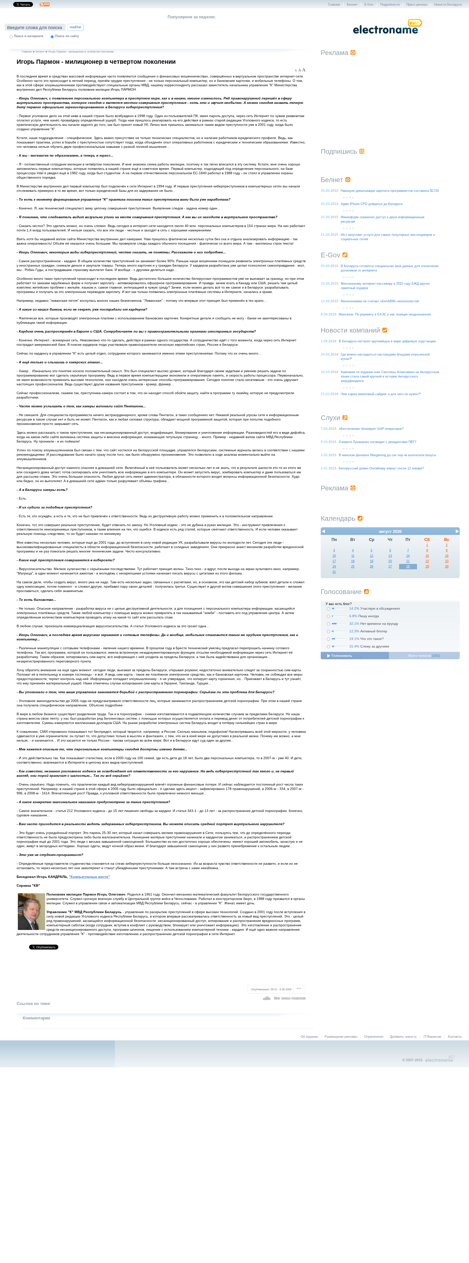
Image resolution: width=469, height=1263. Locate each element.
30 (446, 566)
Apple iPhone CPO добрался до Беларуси (372, 204)
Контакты (455, 1036)
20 (390, 561)
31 (334, 572)
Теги (277, 997)
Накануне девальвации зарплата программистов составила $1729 (390, 191)
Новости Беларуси (448, 4)
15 (427, 556)
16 (446, 556)
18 (352, 561)
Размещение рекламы (341, 1036)
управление (298, 997)
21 (408, 561)
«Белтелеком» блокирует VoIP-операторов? (371, 429)
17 (334, 561)
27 (390, 566)
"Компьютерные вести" (89, 877)
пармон (285, 997)
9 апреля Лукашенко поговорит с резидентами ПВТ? (377, 442)
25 (352, 566)
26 (371, 566)
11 (352, 556)
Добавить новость (403, 1036)
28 (408, 566)
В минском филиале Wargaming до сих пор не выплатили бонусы (387, 455)
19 (371, 561)
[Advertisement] (161, 969)
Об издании (309, 1036)
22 (427, 561)
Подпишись (339, 151)
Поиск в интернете (28, 36)
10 (334, 556)
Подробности (390, 4)
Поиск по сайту (67, 36)
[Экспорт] (45, 6)
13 (390, 556)
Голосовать (342, 656)
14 (408, 556)
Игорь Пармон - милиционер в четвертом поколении (81, 51)
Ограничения (373, 1036)
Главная (334, 4)
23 (446, 561)
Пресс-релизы (416, 4)
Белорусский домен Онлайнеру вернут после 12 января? (381, 468)
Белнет (352, 4)
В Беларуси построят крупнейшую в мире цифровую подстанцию (387, 341)
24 (334, 566)
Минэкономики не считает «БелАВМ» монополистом (380, 301)
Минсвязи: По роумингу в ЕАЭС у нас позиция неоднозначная (385, 314)
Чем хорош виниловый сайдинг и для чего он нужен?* (381, 394)
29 (427, 566)
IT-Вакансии (432, 1036)
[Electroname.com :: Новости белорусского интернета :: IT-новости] (387, 37)
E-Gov (368, 4)
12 (371, 556)
